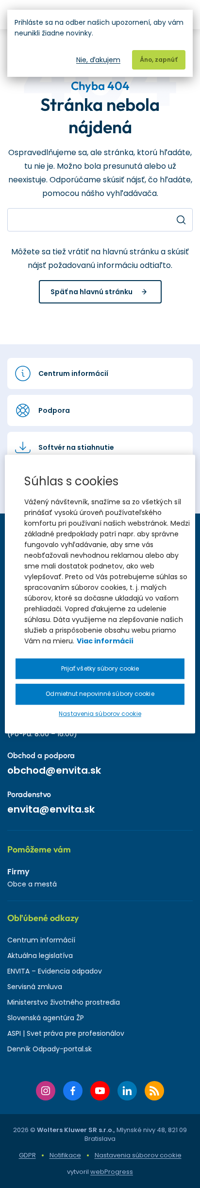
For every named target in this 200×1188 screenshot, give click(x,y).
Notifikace (65, 1155)
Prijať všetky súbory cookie (100, 668)
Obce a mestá (32, 884)
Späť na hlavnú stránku (91, 292)
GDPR (27, 1155)
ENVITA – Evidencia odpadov (54, 971)
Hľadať (181, 219)
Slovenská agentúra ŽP (45, 1018)
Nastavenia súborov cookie (138, 1155)
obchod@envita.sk (54, 770)
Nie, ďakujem (98, 60)
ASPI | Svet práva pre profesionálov (65, 1033)
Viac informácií (105, 641)
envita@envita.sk (51, 809)
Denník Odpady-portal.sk (49, 1049)
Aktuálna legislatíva (40, 955)
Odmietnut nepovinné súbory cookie (100, 694)
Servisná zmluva (34, 987)
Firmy (18, 871)
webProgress (111, 1171)
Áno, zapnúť (159, 59)
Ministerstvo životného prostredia (63, 1002)
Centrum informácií (41, 940)
